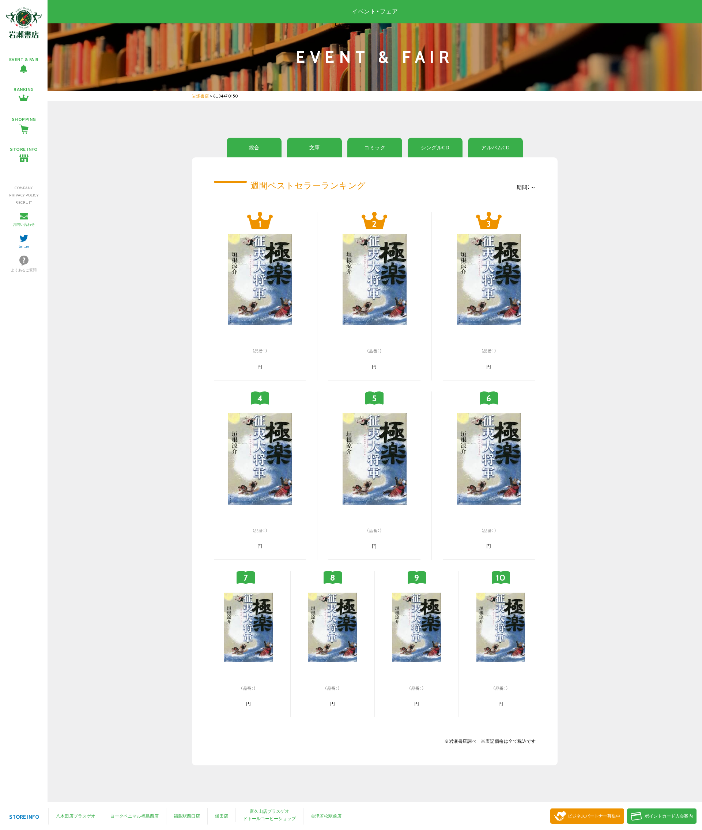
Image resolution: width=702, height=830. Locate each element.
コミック (374, 147)
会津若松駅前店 (326, 816)
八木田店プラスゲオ (75, 816)
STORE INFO (24, 149)
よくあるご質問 (24, 270)
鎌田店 (221, 816)
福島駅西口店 (187, 816)
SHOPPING (24, 119)
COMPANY (24, 187)
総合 (254, 147)
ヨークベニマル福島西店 (134, 816)
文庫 (314, 147)
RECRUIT (23, 202)
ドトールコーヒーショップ (269, 818)
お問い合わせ (24, 224)
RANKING (24, 89)
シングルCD (435, 147)
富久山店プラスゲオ (269, 811)
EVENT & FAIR (24, 59)
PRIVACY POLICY (23, 195)
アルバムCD (495, 147)
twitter (24, 246)
